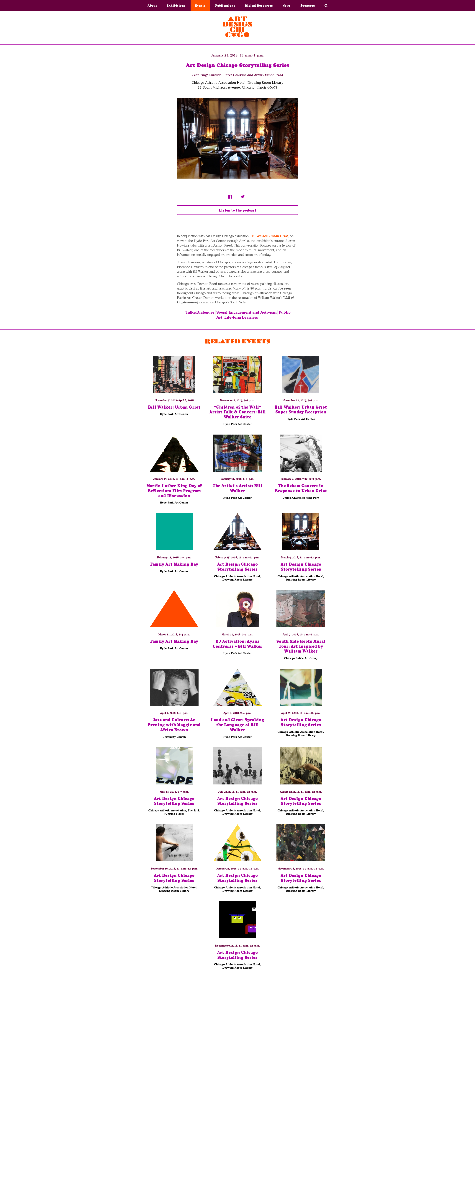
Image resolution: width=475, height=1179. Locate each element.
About (152, 5)
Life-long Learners (241, 317)
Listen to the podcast (237, 210)
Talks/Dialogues (200, 312)
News (286, 5)
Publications (225, 5)
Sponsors (307, 5)
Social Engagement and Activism (246, 312)
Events (200, 5)
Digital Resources (259, 5)
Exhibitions (176, 5)
